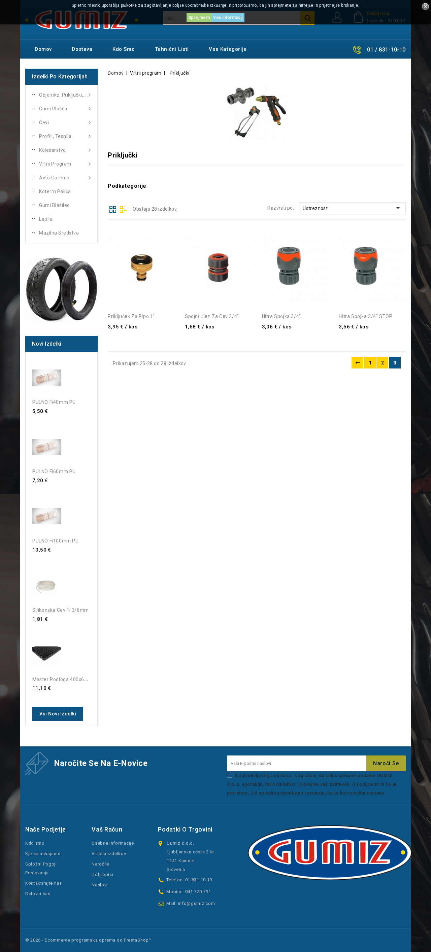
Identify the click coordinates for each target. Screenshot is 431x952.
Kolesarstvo (52, 150)
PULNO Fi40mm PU (54, 402)
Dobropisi (102, 874)
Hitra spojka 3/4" (281, 316)
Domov (43, 49)
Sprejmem (199, 17)
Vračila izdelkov (109, 853)
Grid (112, 209)
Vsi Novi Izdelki (57, 713)
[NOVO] (61, 289)
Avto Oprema (54, 177)
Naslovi (100, 884)
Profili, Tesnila (55, 136)
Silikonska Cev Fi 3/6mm (60, 610)
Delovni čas (38, 893)
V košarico (163, 228)
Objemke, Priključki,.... (63, 95)
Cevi (44, 122)
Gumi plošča (53, 108)
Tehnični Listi (172, 49)
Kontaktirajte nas (43, 883)
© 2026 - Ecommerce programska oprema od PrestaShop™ (88, 940)
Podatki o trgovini (185, 829)
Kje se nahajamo (43, 853)
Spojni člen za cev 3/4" (212, 316)
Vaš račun (107, 829)
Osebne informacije (113, 843)
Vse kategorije (227, 49)
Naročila (101, 864)
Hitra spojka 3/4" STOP (365, 316)
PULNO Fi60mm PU (54, 471)
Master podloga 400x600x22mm (69, 679)
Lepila (46, 219)
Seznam (123, 209)
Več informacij (228, 17)
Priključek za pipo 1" (131, 316)
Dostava (82, 49)
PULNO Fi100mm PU (55, 540)
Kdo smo (123, 49)
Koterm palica (55, 191)
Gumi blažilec (54, 205)
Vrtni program (55, 164)
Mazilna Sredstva (59, 233)
